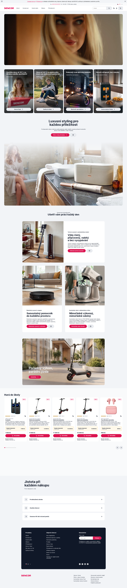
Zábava (27, 542)
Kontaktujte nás (95, 579)
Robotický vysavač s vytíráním (37, 326)
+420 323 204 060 (56, 4)
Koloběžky (33, 377)
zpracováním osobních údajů (93, 542)
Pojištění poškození (96, 582)
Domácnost (28, 537)
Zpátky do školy (47, 109)
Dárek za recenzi (50, 552)
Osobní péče (29, 539)
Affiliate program (50, 550)
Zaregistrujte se (31, 1)
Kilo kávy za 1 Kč (30, 548)
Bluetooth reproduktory (77, 109)
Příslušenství (29, 544)
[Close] (125, 1)
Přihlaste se (39, 1)
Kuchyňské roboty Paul (80, 579)
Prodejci (48, 542)
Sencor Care (49, 544)
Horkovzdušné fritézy (107, 109)
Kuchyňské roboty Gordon (80, 581)
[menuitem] (18, 8)
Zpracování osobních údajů (98, 575)
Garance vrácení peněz (97, 577)
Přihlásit (97, 538)
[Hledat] (109, 8)
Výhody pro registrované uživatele (52, 557)
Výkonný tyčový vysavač (76, 250)
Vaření (27, 535)
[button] (15, 435)
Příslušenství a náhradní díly (53, 548)
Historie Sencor (95, 581)
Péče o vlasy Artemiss (59, 135)
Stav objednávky (50, 535)
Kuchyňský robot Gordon (78, 326)
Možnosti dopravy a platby (53, 537)
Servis (47, 554)
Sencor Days (17, 109)
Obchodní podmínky (51, 539)
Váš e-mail (81, 535)
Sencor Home (77, 575)
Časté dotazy (49, 546)
